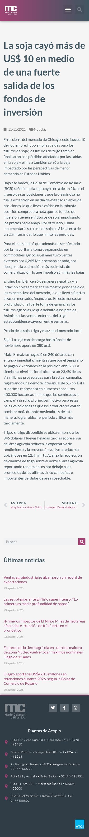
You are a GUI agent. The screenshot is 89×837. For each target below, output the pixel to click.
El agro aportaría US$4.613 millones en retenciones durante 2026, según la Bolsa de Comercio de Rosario (39, 678)
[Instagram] (76, 708)
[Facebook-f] (64, 708)
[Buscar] (81, 541)
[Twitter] (53, 708)
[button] (67, 9)
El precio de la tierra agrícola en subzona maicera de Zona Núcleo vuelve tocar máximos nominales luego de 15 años (43, 652)
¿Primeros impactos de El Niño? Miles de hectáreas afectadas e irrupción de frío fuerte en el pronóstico (44, 625)
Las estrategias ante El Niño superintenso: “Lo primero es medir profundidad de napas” (41, 601)
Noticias (40, 129)
